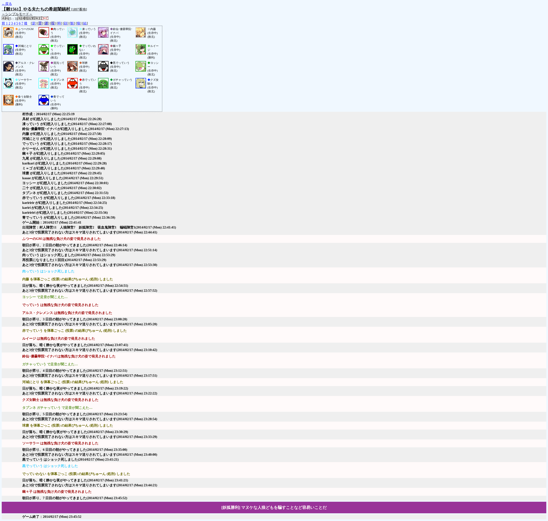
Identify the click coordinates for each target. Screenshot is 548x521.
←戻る (7, 4)
